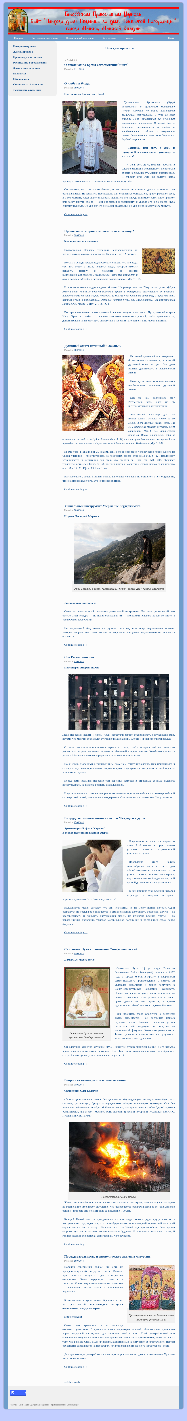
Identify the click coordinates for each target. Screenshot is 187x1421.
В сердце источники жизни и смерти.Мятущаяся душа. (105, 817)
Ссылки (129, 38)
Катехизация (109, 38)
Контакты (19, 73)
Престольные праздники (44, 38)
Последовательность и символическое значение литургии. (107, 1256)
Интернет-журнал (24, 46)
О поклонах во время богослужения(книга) (96, 64)
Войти (171, 37)
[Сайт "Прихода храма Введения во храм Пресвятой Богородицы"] (93, 20)
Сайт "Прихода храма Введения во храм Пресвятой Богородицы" (49, 1404)
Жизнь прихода (23, 51)
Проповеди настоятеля (27, 57)
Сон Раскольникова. (79, 657)
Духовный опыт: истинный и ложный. (92, 345)
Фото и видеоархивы (26, 68)
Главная (18, 38)
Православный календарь (80, 38)
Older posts (72, 1382)
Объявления (21, 79)
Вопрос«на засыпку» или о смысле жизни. (95, 1080)
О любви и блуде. (77, 83)
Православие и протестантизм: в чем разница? (99, 230)
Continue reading (75, 214)
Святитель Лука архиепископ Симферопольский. (101, 949)
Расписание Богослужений (30, 62)
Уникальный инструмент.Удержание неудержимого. (102, 505)
